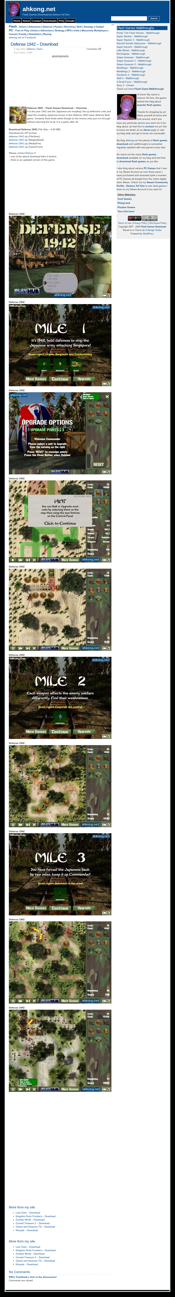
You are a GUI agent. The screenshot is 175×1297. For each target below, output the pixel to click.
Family (23, 34)
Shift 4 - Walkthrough (128, 78)
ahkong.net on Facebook (22, 37)
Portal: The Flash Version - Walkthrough (138, 33)
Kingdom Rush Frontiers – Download (36, 1216)
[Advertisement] (60, 82)
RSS (11, 1277)
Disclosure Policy (158, 223)
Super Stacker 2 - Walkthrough (133, 40)
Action (23, 26)
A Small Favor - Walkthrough (132, 82)
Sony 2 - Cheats (125, 85)
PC (11, 30)
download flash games (132, 161)
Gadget (100, 26)
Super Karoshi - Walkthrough (132, 47)
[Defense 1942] (17, 123)
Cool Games (125, 199)
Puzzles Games (126, 207)
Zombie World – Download (30, 1219)
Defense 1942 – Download (34, 44)
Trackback (22, 1277)
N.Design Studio (153, 230)
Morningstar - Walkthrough (131, 54)
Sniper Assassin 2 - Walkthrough (134, 61)
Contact (36, 20)
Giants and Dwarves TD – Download (35, 1226)
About (26, 20)
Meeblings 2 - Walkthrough (131, 71)
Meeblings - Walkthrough (130, 68)
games (141, 123)
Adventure (35, 26)
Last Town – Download (28, 1212)
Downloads (50, 20)
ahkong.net (39, 8)
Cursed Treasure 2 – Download (33, 1223)
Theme (138, 230)
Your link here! (126, 211)
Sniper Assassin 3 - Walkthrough (134, 64)
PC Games (150, 168)
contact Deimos (25, 153)
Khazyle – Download (27, 1230)
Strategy (88, 26)
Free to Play (22, 30)
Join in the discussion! (43, 1277)
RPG (69, 30)
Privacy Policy (140, 223)
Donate (70, 20)
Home (16, 20)
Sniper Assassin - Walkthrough (133, 57)
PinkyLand (124, 203)
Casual (13, 34)
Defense (47, 26)
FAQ (61, 20)
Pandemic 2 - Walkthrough (131, 75)
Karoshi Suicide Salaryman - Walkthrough (139, 43)
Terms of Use (124, 223)
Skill (79, 26)
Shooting (69, 26)
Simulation (35, 34)
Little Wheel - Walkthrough (131, 50)
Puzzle (58, 26)
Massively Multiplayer (94, 30)
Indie (77, 30)
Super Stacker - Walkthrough (132, 36)
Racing (47, 34)
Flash (13, 26)
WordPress (148, 233)
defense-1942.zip (18, 136)
